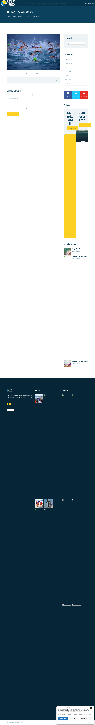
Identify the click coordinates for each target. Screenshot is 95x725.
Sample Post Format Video (79, 256)
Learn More (72, 128)
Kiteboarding (68, 63)
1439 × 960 (28, 73)
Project (14, 17)
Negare (74, 718)
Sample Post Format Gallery (80, 361)
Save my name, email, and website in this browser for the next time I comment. (30, 109)
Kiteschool (68, 71)
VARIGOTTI (21, 17)
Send (12, 114)
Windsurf (67, 83)
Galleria (57, 3)
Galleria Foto (82, 116)
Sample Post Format (77, 249)
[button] (91, 708)
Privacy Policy (10, 409)
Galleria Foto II (70, 118)
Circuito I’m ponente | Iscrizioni (44, 3)
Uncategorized (69, 79)
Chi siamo (31, 3)
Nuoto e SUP (64, 3)
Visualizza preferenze (86, 718)
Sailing (66, 75)
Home (24, 3)
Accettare (63, 718)
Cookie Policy (74, 721)
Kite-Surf (67, 60)
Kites (66, 67)
